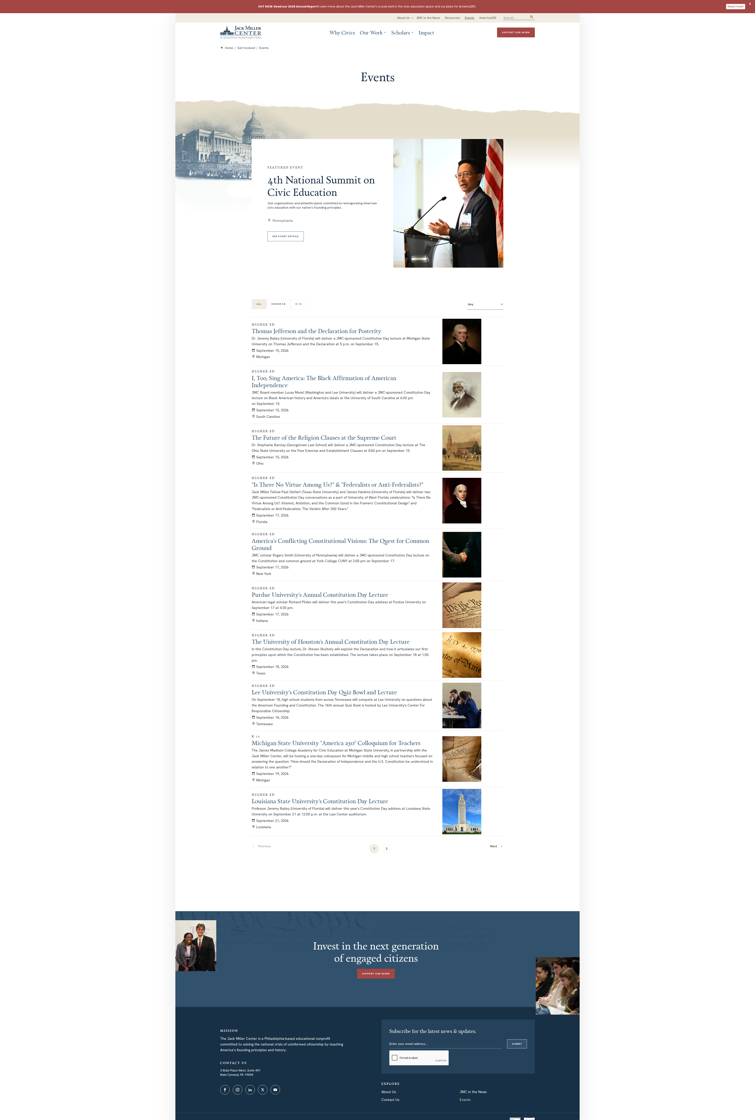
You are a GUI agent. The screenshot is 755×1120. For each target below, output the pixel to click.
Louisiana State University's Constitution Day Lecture (320, 801)
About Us (388, 1092)
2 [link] (387, 848)
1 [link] (374, 848)
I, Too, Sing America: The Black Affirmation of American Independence (324, 381)
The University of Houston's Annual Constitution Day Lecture (331, 641)
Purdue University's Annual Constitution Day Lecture (320, 594)
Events (465, 1099)
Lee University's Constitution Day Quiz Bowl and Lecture (324, 692)
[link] (496, 846)
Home (229, 48)
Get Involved (246, 48)
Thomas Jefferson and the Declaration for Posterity (316, 330)
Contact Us (390, 1099)
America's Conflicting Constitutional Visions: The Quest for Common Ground (340, 544)
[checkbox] (278, 304)
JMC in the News (473, 1092)
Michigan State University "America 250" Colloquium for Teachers (336, 742)
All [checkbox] (259, 304)
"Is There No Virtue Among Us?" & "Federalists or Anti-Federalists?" (337, 484)
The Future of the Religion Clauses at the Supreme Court (324, 437)
